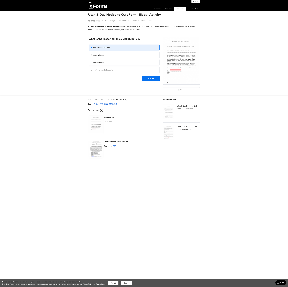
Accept (113, 283)
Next (149, 78)
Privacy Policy (87, 284)
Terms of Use (100, 284)
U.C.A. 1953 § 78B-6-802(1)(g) (105, 104)
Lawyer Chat (193, 9)
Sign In (195, 1)
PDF (114, 122)
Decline (126, 283)
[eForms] (98, 5)
